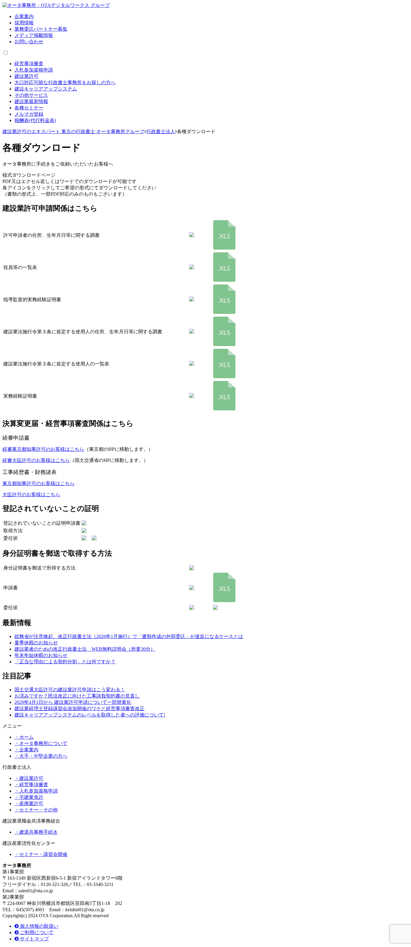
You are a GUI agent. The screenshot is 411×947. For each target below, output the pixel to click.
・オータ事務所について (40, 743)
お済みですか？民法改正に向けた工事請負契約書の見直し (77, 695)
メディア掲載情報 (33, 35)
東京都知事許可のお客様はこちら (38, 483)
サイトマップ (34, 938)
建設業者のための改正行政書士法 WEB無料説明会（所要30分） (84, 649)
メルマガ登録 (28, 114)
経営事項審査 (28, 63)
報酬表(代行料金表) (35, 120)
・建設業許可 (28, 778)
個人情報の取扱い (38, 926)
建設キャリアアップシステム (45, 88)
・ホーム (24, 737)
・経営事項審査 (31, 784)
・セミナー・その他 (36, 809)
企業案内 (24, 16)
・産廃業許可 (28, 803)
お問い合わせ (28, 41)
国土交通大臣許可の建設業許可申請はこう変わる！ (69, 689)
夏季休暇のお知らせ (36, 642)
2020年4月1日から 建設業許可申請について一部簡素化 (72, 702)
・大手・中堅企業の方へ (40, 756)
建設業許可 (26, 76)
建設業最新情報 (31, 101)
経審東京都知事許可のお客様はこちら (43, 449)
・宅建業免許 (28, 797)
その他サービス (31, 95)
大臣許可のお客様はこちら (31, 494)
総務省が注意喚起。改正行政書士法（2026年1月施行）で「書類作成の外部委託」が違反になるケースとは (128, 636)
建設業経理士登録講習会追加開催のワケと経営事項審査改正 (79, 708)
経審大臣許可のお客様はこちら (36, 460)
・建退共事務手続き (36, 832)
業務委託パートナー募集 (40, 29)
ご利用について (36, 932)
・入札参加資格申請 (36, 790)
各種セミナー (28, 107)
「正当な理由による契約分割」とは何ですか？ (65, 661)
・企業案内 (26, 749)
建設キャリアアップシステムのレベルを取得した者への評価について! (89, 714)
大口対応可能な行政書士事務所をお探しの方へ (65, 82)
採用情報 (24, 22)
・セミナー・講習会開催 (40, 854)
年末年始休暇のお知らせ (40, 655)
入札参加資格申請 (33, 69)
